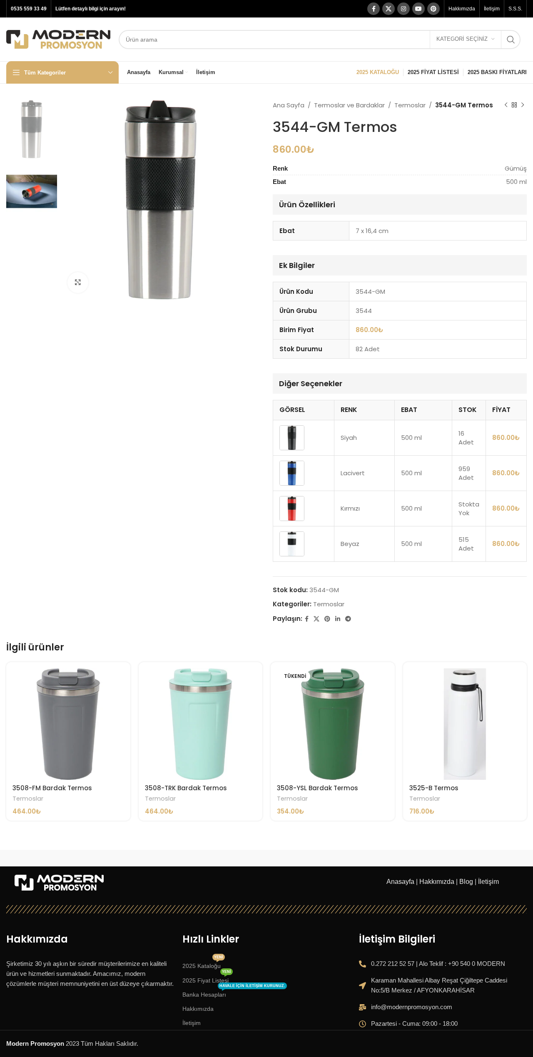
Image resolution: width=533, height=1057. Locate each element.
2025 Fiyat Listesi (206, 978)
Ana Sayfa (288, 105)
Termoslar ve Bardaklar (349, 105)
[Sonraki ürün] (522, 105)
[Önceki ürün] (506, 105)
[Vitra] (43, 858)
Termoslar (410, 105)
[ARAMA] (511, 39)
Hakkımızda (436, 881)
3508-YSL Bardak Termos (317, 788)
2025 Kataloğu (202, 964)
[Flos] (489, 858)
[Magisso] (118, 858)
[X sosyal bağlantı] (388, 8)
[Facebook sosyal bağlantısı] (373, 8)
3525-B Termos (433, 788)
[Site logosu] (58, 38)
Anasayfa (400, 881)
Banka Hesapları (233, 993)
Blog (466, 881)
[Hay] (415, 858)
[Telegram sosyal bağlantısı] (348, 619)
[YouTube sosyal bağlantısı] (418, 8)
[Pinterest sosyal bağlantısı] (433, 8)
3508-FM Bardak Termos (52, 788)
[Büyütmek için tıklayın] (77, 282)
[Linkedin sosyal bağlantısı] (338, 619)
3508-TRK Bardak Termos (186, 788)
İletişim (488, 881)
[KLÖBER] (266, 858)
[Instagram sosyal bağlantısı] (403, 8)
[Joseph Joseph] (341, 858)
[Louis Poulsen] (192, 858)
